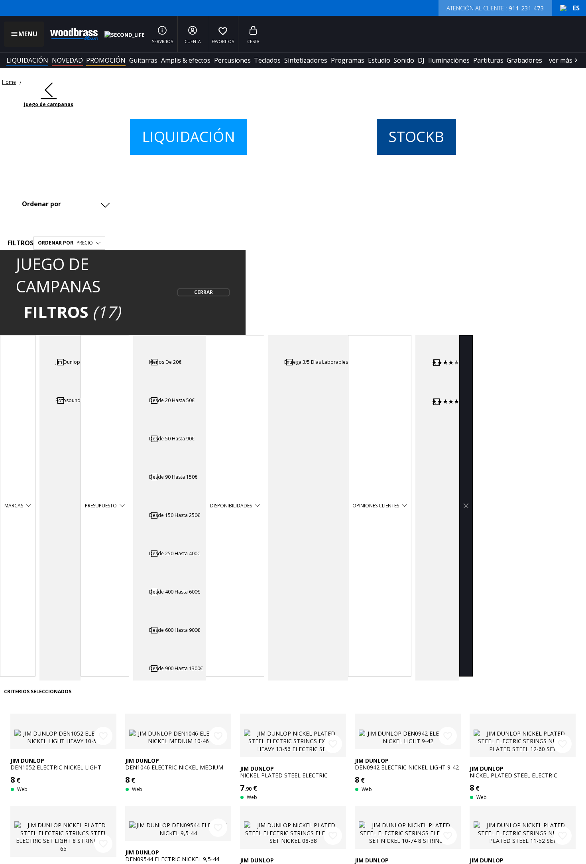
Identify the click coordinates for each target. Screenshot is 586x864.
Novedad (67, 60)
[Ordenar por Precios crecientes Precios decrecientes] (65, 204)
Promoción (106, 60)
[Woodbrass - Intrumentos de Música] (70, 34)
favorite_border (103, 736)
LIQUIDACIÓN (27, 60)
